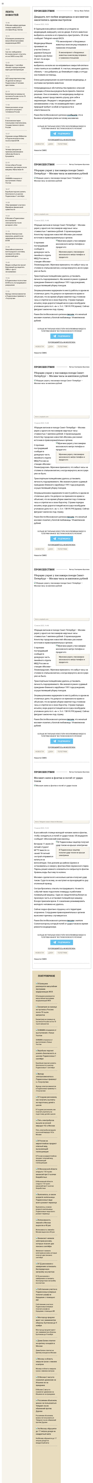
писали (70, 314)
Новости (39, 144)
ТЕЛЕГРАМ (62, 144)
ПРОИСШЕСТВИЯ (44, 10)
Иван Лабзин (84, 11)
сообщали (72, 115)
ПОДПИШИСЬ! (64, 134)
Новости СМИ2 (40, 150)
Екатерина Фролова (82, 164)
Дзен (50, 144)
